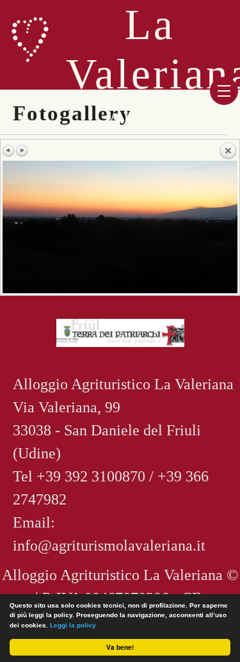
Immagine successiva (21, 150)
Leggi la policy (73, 625)
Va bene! (120, 647)
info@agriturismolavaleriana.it (109, 545)
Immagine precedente (9, 150)
